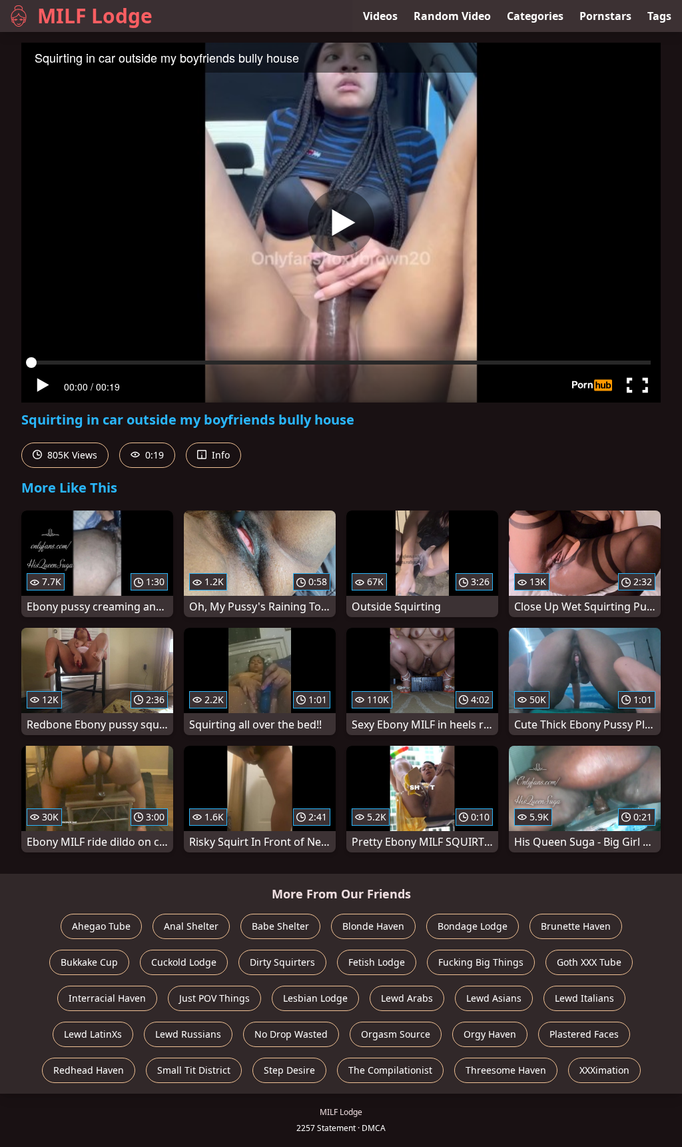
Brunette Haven (576, 926)
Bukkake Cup (89, 962)
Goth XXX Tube (589, 962)
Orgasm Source (395, 1034)
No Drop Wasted (291, 1034)
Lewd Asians (493, 998)
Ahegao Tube (101, 926)
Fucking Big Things (480, 962)
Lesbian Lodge (315, 998)
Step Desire (289, 1070)
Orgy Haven (490, 1034)
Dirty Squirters (282, 962)
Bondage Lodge (473, 926)
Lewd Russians (188, 1034)
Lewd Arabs (407, 998)
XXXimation (604, 1070)
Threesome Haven (506, 1070)
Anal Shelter (191, 926)
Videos (380, 16)
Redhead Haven (88, 1070)
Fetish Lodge (376, 962)
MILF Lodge (95, 15)
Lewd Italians (584, 998)
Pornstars (605, 16)
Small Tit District (193, 1070)
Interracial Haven (107, 998)
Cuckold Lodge (183, 962)
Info (219, 455)
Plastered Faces (584, 1034)
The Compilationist (390, 1070)
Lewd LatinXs (93, 1034)
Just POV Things (214, 998)
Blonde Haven (373, 926)
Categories (535, 16)
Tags (659, 16)
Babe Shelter (280, 926)
